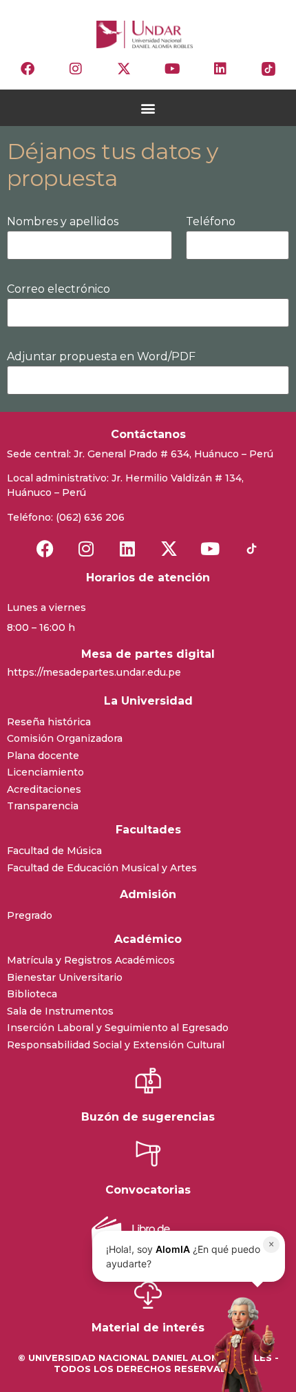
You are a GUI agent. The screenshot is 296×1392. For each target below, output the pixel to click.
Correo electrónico (58, 289)
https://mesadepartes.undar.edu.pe (94, 672)
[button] (148, 107)
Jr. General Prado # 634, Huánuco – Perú (173, 454)
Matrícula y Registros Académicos (91, 960)
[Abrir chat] (240, 1344)
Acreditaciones (44, 789)
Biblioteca (32, 994)
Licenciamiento (45, 772)
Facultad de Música (54, 850)
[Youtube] (172, 69)
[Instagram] (75, 69)
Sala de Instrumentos (60, 1011)
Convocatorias (148, 1189)
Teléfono (210, 222)
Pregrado (29, 915)
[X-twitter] (124, 69)
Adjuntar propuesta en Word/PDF (101, 357)
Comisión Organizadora (65, 738)
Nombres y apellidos (62, 222)
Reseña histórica (49, 722)
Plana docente (43, 755)
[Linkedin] (220, 69)
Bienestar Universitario (65, 977)
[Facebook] (27, 69)
